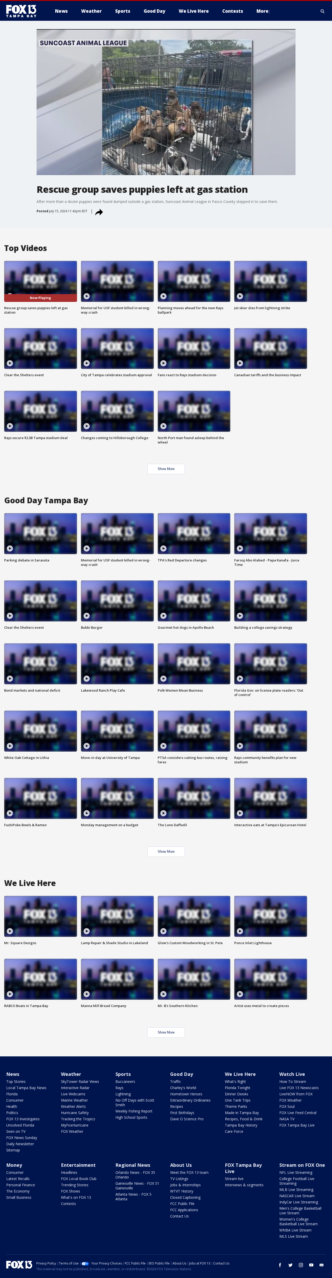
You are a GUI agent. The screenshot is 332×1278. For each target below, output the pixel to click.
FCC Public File (182, 1203)
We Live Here (240, 1074)
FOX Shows (70, 1191)
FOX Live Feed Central (297, 1112)
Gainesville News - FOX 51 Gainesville (137, 1185)
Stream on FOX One (302, 1165)
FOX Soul (287, 1106)
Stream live (234, 1178)
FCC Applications (184, 1209)
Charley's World (183, 1087)
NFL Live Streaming (295, 1172)
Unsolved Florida (20, 1125)
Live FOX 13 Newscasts (299, 1087)
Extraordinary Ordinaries (190, 1100)
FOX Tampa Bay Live (297, 1125)
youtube (311, 1265)
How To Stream (292, 1081)
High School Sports (131, 1117)
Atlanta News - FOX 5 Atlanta (133, 1196)
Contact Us (179, 1216)
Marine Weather (74, 1100)
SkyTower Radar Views (80, 1081)
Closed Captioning (185, 1197)
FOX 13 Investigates (23, 1118)
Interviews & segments (244, 1184)
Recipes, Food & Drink (243, 1118)
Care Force (234, 1131)
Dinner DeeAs (236, 1093)
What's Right (235, 1081)
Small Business (18, 1197)
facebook (280, 1265)
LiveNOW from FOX (296, 1093)
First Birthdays (182, 1112)
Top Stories (16, 1081)
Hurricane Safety (75, 1112)
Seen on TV (15, 1131)
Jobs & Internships (185, 1184)
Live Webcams (73, 1093)
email (321, 1265)
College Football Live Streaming (296, 1181)
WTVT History (181, 1191)
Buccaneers (125, 1081)
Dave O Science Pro (187, 1118)
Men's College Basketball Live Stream (300, 1210)
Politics (12, 1112)
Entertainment (78, 1165)
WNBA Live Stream (295, 1230)
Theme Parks (236, 1106)
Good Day (181, 1074)
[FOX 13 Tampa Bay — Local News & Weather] (23, 11)
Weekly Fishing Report (134, 1111)
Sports (123, 1074)
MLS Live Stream (293, 1236)
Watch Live (292, 1074)
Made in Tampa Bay (242, 1112)
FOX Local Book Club (78, 1178)
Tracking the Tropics (78, 1118)
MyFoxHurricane (74, 1125)
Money (14, 1165)
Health (11, 1106)
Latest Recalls (18, 1178)
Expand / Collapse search (323, 11)
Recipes (176, 1106)
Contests (68, 1203)
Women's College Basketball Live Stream (298, 1221)
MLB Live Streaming (296, 1189)
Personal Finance (20, 1184)
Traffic (175, 1081)
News (12, 1074)
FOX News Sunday (21, 1137)
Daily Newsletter (20, 1143)
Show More (166, 469)
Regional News (132, 1165)
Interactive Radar (75, 1087)
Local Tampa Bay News (26, 1087)
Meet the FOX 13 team (189, 1172)
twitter (290, 1265)
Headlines (69, 1172)
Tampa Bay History (241, 1125)
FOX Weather (72, 1131)
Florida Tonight (237, 1087)
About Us (181, 1165)
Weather (71, 1074)
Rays (119, 1087)
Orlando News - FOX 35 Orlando (135, 1175)
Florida (12, 1093)
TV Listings (179, 1178)
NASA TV (286, 1118)
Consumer (15, 1100)
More (262, 11)
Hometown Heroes (186, 1093)
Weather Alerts (73, 1106)
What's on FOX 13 (76, 1197)
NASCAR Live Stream (297, 1195)
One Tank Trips (238, 1100)
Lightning (123, 1093)
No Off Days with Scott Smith (134, 1102)
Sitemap (13, 1150)
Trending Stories (74, 1184)
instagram (301, 1265)
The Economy (18, 1191)
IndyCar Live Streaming (298, 1202)
